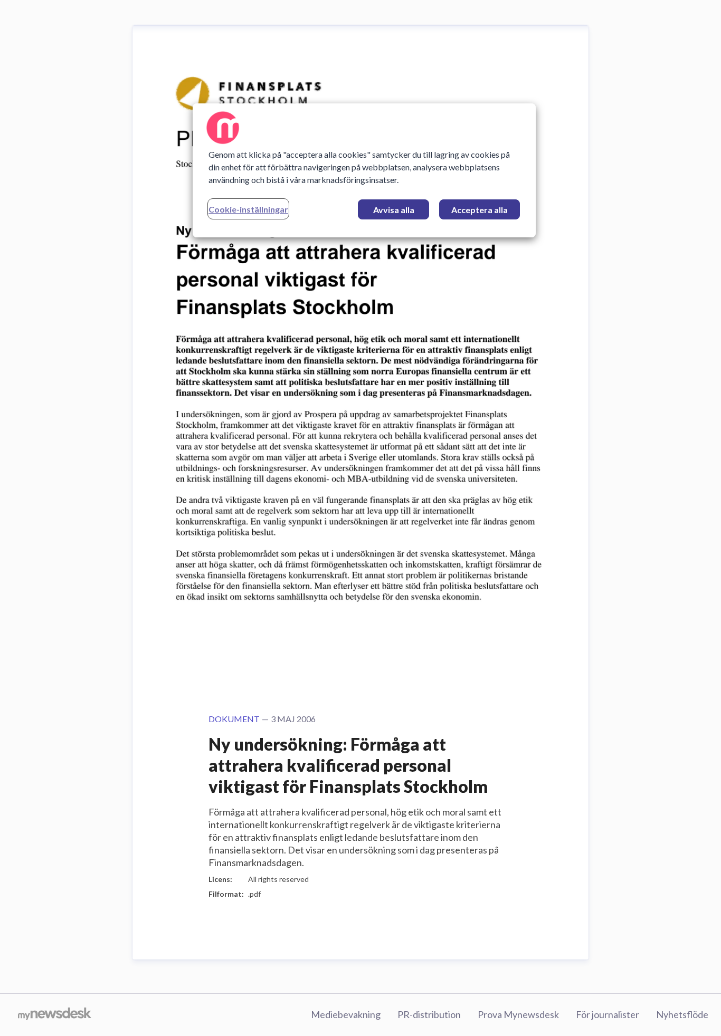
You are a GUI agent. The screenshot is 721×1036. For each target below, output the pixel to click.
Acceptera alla (479, 210)
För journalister (607, 1014)
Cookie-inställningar (248, 209)
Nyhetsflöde (682, 1014)
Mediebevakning (346, 1014)
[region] (364, 170)
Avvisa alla (393, 210)
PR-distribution (429, 1014)
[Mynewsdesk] (55, 1014)
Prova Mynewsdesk (518, 1014)
